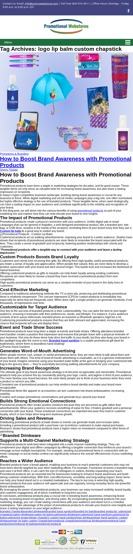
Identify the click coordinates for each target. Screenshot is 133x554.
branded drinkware (34, 511)
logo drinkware (86, 517)
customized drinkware (65, 514)
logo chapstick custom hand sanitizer (54, 517)
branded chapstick (11, 511)
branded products (105, 511)
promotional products (90, 210)
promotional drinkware (90, 520)
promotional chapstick (63, 520)
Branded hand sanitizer (60, 511)
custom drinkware (22, 514)
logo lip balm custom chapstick (31, 520)
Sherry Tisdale (9, 169)
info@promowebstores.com (41, 3)
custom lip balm (42, 514)
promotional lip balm (22, 523)
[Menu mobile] (127, 42)
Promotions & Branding (14, 153)
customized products (18, 517)
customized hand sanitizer (95, 514)
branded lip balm (84, 511)
